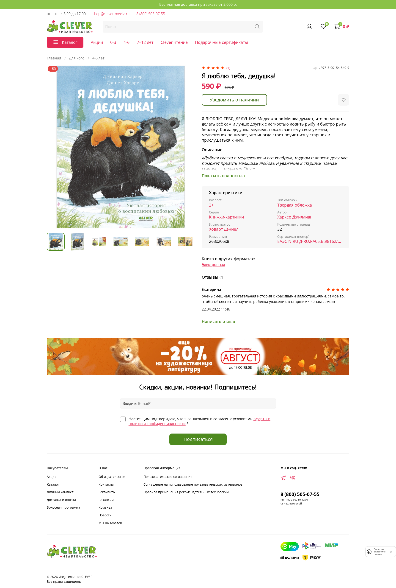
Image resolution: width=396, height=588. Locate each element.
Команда (105, 507)
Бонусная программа (63, 507)
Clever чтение (174, 42)
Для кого (77, 58)
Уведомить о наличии (234, 100)
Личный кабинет (60, 492)
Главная (54, 58)
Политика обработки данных (379, 551)
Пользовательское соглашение (167, 476)
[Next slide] (187, 146)
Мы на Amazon (110, 523)
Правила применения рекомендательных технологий (186, 492)
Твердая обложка (294, 205)
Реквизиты (107, 492)
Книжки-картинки (226, 217)
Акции (97, 42)
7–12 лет (145, 42)
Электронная (213, 264)
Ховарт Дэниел (223, 229)
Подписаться (198, 439)
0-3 (113, 42)
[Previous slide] (54, 146)
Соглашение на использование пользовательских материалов (192, 484)
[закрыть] (391, 551)
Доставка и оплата (61, 500)
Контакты (106, 484)
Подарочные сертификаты (221, 42)
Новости (105, 515)
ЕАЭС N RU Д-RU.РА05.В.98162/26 (309, 241)
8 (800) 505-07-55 (150, 13)
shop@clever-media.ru (111, 13)
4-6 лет (98, 58)
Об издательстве (112, 476)
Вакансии (106, 500)
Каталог (53, 484)
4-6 (126, 42)
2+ (211, 205)
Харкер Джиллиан (295, 217)
